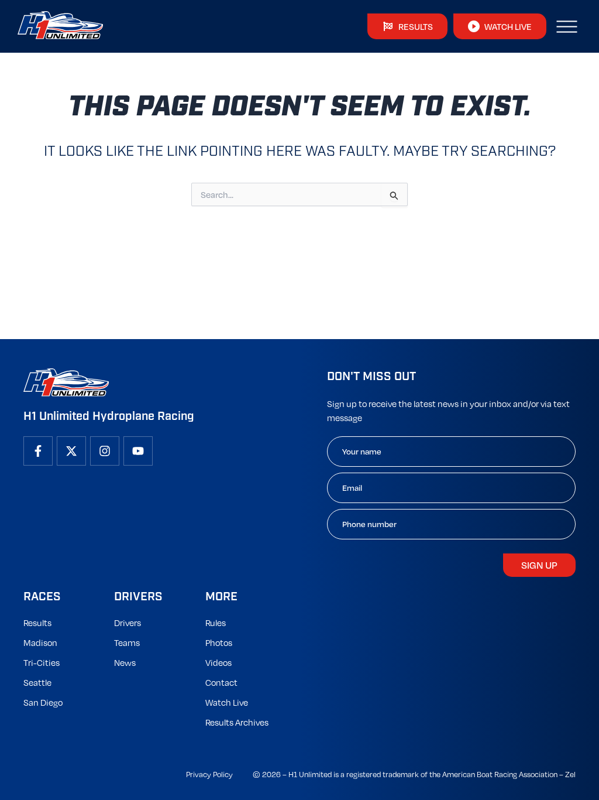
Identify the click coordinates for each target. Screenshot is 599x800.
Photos (218, 642)
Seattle (37, 682)
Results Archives (236, 722)
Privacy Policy (209, 774)
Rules (215, 622)
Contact (221, 682)
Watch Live (226, 702)
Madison (40, 642)
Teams (127, 642)
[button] (566, 26)
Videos (218, 662)
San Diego (43, 702)
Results (37, 622)
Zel (570, 774)
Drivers (127, 622)
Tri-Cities (41, 662)
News (125, 662)
